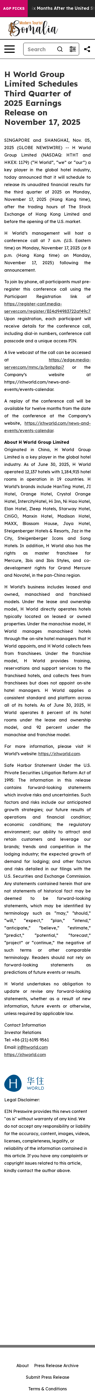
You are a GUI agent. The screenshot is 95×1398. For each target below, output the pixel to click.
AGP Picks (14, 8)
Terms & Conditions (47, 1388)
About (22, 1365)
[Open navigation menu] (9, 49)
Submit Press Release (47, 1377)
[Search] (60, 49)
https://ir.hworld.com (59, 753)
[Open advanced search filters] (72, 49)
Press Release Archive (56, 1365)
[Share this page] (87, 49)
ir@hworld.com (32, 1047)
